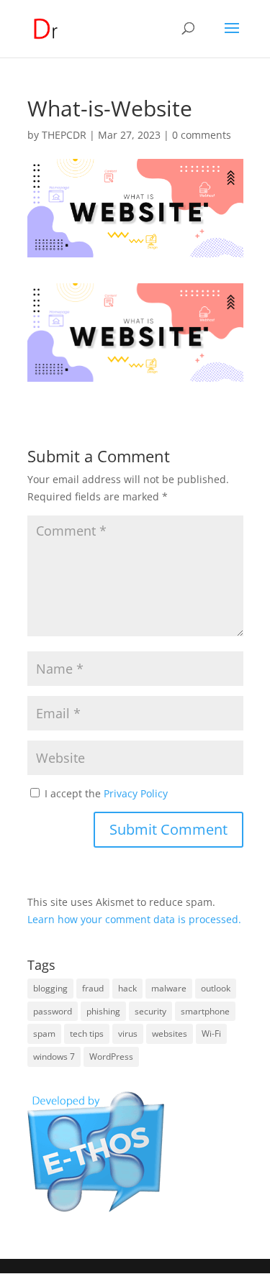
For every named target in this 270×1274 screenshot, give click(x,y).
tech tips (87, 1033)
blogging (50, 988)
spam (44, 1033)
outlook (215, 988)
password (52, 1011)
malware (168, 988)
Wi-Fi (211, 1033)
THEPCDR (64, 135)
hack (127, 988)
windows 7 (54, 1056)
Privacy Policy (136, 793)
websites (169, 1033)
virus (128, 1033)
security (150, 1011)
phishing (103, 1011)
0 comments (201, 135)
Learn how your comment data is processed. (134, 919)
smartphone (205, 1011)
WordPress (111, 1056)
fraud (93, 988)
